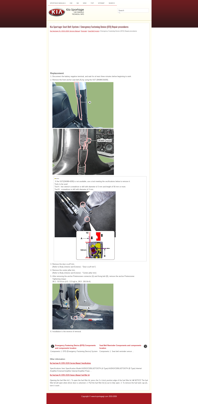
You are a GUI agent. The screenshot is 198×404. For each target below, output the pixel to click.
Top (92, 3)
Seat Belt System (93, 31)
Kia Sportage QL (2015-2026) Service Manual (65, 31)
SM (78, 3)
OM (71, 3)
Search (112, 3)
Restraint (84, 31)
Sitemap (101, 3)
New (84, 3)
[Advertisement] (99, 51)
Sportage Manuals (57, 3)
